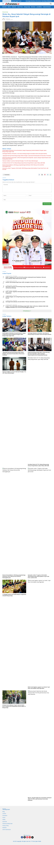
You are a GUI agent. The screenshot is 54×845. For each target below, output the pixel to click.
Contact (4, 813)
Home (3, 817)
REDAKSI (4, 827)
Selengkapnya (26, 310)
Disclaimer (4, 815)
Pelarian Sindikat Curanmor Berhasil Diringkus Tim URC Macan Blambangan (20, 161)
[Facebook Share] (39, 175)
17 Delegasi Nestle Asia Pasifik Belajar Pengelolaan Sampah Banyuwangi (14, 595)
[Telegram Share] (48, 175)
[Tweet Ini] (42, 175)
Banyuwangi (5, 12)
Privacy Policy (5, 825)
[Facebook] (22, 837)
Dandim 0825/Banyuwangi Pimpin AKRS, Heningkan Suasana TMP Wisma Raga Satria (26, 282)
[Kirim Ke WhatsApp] (50, 175)
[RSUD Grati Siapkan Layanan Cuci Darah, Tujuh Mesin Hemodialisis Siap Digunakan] (40, 633)
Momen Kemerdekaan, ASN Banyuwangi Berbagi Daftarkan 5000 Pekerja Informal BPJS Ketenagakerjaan (23, 165)
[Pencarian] (51, 4)
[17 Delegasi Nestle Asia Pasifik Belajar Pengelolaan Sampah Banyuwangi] (14, 586)
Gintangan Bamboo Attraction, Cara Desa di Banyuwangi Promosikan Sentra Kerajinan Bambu (25, 153)
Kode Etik (4, 821)
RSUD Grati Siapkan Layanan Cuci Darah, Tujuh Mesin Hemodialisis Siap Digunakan (39, 687)
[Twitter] (24, 837)
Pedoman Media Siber (7, 823)
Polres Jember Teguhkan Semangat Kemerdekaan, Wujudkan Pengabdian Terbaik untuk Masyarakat (26, 292)
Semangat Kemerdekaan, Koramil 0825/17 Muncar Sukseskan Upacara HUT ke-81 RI (25, 301)
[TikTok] (32, 837)
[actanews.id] (12, 4)
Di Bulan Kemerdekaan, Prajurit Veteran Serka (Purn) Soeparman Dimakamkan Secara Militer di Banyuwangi (13, 706)
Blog (3, 811)
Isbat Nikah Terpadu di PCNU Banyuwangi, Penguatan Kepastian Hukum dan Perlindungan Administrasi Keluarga (27, 287)
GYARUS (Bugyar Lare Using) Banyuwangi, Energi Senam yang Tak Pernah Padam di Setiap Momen (27, 297)
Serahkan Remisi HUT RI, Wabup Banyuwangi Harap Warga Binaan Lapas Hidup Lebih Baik (23, 163)
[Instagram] (27, 837)
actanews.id (7, 18)
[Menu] (3, 4)
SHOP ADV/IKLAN (6, 829)
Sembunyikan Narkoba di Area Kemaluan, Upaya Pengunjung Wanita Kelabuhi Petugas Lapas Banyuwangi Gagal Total (24, 151)
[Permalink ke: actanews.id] (3, 19)
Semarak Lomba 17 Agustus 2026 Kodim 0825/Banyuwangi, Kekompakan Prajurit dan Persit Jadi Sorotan (25, 169)
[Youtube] (30, 837)
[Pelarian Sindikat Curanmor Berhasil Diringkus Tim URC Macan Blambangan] (14, 363)
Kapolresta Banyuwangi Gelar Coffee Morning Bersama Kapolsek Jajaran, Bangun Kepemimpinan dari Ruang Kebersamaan (26, 158)
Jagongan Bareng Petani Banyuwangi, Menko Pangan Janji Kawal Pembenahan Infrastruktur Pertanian (26, 155)
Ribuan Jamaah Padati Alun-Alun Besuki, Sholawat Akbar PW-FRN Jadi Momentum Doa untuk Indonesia (39, 799)
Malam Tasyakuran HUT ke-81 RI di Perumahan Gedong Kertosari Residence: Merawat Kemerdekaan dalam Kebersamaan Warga (26, 278)
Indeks (3, 819)
